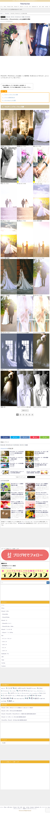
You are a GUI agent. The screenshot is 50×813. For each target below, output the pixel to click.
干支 (36, 695)
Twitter (43, 6)
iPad (30, 6)
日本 (40, 695)
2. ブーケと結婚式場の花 (8, 97)
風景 (10, 701)
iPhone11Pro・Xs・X (6, 623)
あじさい (4, 688)
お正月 (30, 688)
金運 (41, 698)
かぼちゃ (35, 688)
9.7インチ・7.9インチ (6, 638)
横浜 (21, 698)
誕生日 (37, 698)
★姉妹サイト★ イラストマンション (30, 808)
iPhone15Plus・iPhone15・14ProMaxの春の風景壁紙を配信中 (14, 720)
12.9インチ (4, 650)
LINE (40, 6)
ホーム (2, 6)
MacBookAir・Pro (35, 6)
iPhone (5, 6)
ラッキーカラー (8, 695)
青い (6, 701)
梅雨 (18, 698)
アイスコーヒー (6, 690)
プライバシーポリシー (17, 808)
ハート (20, 693)
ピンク (37, 693)
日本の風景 (6, 698)
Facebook (3, 666)
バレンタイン (26, 693)
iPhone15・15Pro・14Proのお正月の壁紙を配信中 (11, 710)
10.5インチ (4, 644)
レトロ (15, 695)
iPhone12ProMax (5, 617)
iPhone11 (15, 807)
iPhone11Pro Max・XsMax (7, 626)
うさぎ (10, 688)
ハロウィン (13, 693)
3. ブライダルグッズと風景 (9, 100)
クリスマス (22, 691)
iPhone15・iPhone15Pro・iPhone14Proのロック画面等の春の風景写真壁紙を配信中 (18, 713)
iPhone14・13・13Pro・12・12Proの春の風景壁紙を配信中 (13, 716)
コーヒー (31, 690)
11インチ (4, 647)
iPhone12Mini (5, 614)
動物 (22, 695)
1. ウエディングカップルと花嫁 (10, 94)
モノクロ (43, 693)
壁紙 (28, 695)
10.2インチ (4, 641)
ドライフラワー (5, 693)
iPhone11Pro (3, 16)
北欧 (25, 695)
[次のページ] (25, 411)
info (49, 807)
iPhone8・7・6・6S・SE (24, 6)
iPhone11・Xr (16, 6)
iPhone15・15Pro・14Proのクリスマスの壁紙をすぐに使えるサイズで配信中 (17, 707)
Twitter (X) (21, 523)
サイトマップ (44, 807)
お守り (24, 688)
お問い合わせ (9, 807)
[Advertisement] (25, 66)
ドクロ (40, 690)
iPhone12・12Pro (10, 6)
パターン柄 (33, 693)
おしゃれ (17, 688)
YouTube (46, 6)
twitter (24, 807)
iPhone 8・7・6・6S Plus (7, 632)
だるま (41, 688)
